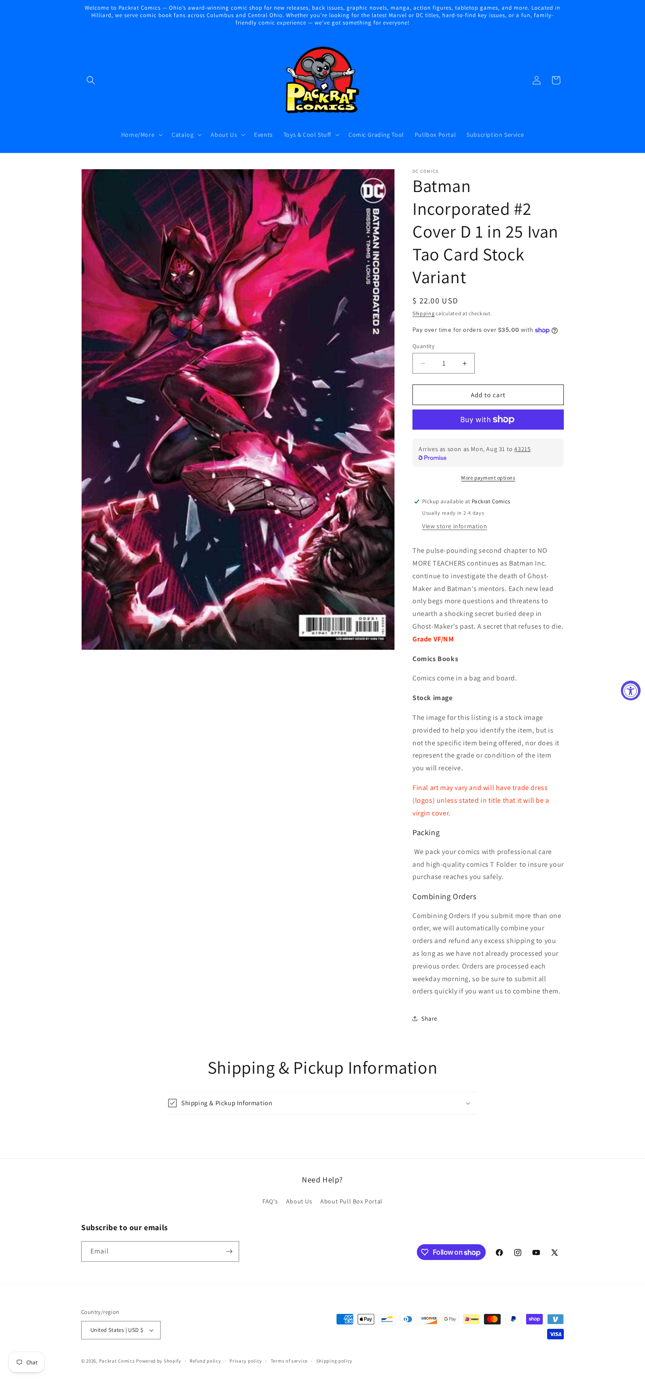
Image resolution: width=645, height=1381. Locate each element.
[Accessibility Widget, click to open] (631, 691)
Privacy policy (245, 1361)
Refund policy (205, 1361)
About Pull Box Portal (351, 1201)
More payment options (488, 477)
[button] (90, 80)
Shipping (423, 313)
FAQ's (270, 1201)
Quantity (423, 346)
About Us (299, 1201)
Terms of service (289, 1361)
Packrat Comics (117, 1361)
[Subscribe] (229, 1251)
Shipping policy (334, 1361)
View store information (454, 526)
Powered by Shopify (158, 1361)
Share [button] (429, 1018)
